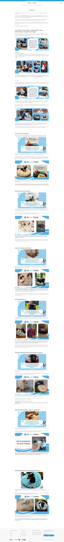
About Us (11, 532)
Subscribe (49, 535)
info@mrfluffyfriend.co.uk (38, 76)
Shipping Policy (23, 534)
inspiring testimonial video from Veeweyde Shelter (23, 124)
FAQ (10, 534)
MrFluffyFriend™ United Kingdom (49, 539)
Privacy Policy (23, 532)
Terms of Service (24, 535)
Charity (11, 535)
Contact (11, 533)
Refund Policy (23, 533)
